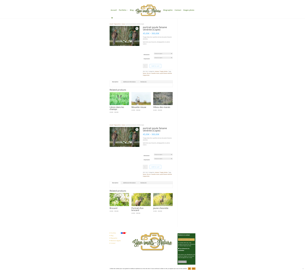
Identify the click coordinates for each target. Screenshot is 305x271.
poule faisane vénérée (166, 73)
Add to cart (155, 66)
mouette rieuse (155, 73)
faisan (144, 73)
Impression (147, 58)
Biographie (168, 10)
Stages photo (188, 10)
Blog (132, 10)
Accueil (114, 10)
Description (115, 82)
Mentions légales (116, 240)
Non (194, 268)
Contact (178, 10)
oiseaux (123, 24)
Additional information (129, 82)
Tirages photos (117, 24)
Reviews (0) (143, 82)
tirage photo (146, 75)
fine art (149, 73)
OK (189, 268)
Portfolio (122, 10)
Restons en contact (184, 235)
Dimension (146, 54)
